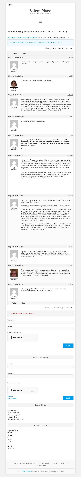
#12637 (70, 196)
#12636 (70, 155)
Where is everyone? (14, 415)
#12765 (70, 284)
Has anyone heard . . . (14, 412)
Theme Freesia (44, 471)
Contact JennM (44, 463)
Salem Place (40, 11)
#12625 (70, 76)
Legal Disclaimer (40, 466)
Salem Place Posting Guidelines (24, 463)
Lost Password (12, 398)
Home (9, 37)
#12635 (70, 135)
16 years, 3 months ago (48, 42)
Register (10, 396)
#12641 (70, 247)
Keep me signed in (15, 332)
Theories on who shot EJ (15, 419)
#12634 (70, 116)
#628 (71, 57)
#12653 (70, 265)
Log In (68, 345)
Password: (11, 326)
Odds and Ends (12, 417)
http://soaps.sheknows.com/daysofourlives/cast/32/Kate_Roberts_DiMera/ (45, 206)
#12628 (70, 95)
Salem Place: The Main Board (27, 37)
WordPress (60, 471)
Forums (14, 37)
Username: (11, 320)
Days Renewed (12, 410)
